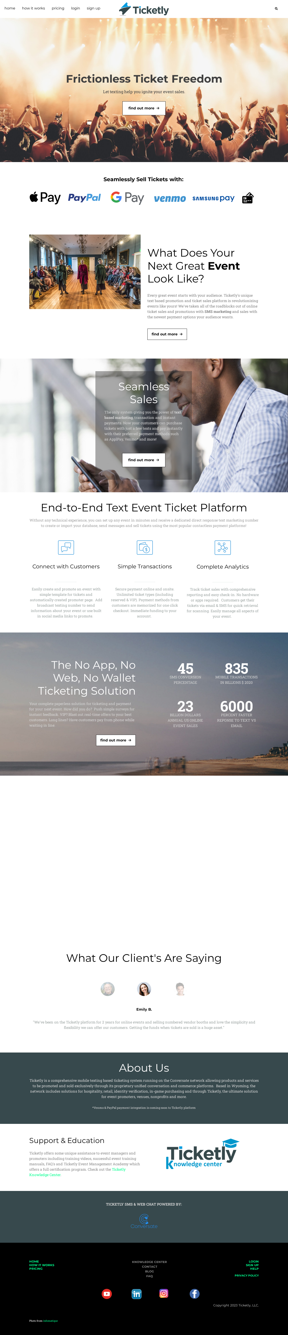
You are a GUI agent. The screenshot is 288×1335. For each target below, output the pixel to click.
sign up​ (252, 1265)
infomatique (50, 1320)
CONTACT (149, 1266)
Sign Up (93, 8)
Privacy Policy (247, 1275)
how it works (33, 8)
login (254, 1261)
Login (75, 8)
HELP (254, 1268)
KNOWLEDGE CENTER (149, 1262)
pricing (58, 8)
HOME (34, 1261)
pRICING (36, 1268)
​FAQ (149, 1276)
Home (9, 8)
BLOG (149, 1271)
